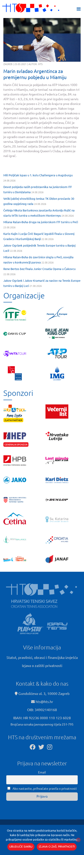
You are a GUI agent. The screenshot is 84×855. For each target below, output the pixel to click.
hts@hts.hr (44, 701)
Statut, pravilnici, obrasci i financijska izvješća (42, 657)
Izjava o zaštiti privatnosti (42, 665)
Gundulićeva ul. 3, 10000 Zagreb (43, 693)
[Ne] (78, 840)
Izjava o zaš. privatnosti (57, 846)
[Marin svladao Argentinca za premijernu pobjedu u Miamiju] (42, 40)
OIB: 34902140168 (42, 709)
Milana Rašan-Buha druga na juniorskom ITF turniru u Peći (40, 222)
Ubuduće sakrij (20, 846)
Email (42, 772)
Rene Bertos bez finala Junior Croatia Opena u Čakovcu (39, 269)
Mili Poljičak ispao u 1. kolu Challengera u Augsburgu (38, 175)
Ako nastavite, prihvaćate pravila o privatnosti (44, 788)
